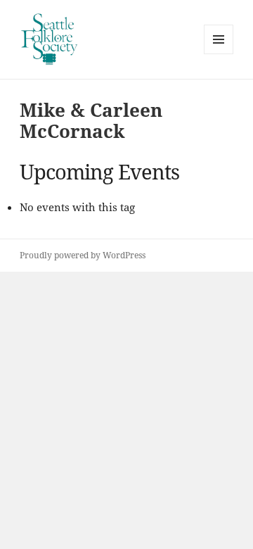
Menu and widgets (219, 53)
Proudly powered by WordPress (82, 255)
